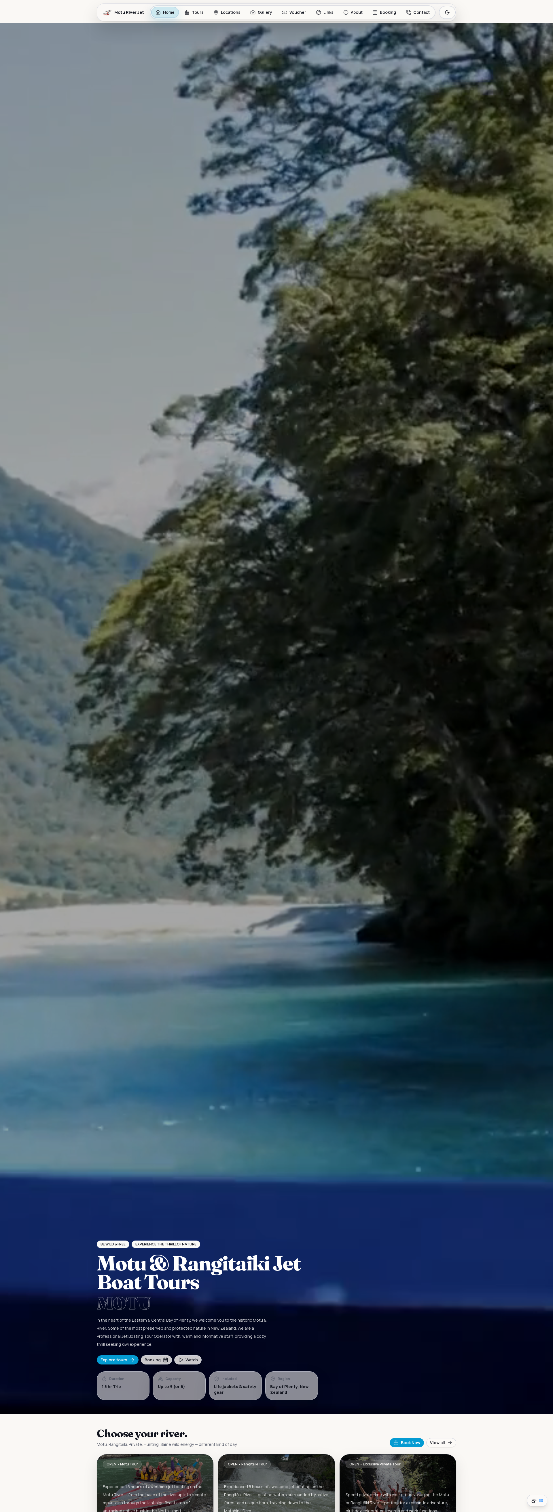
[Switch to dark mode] (447, 12)
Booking (153, 1359)
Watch (191, 1359)
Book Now (410, 1442)
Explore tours (114, 1359)
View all (437, 1442)
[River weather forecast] (537, 1500)
